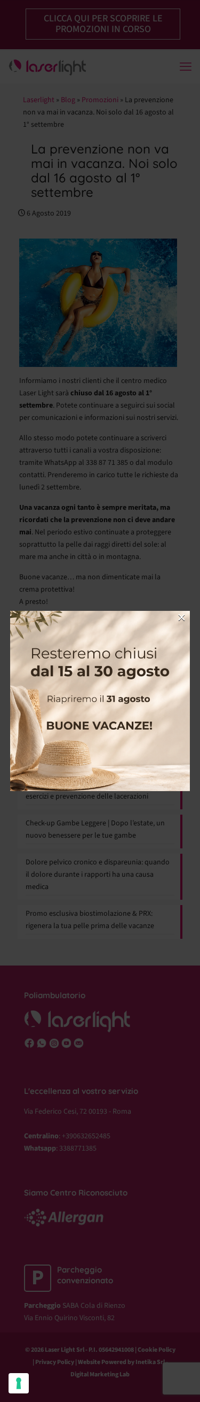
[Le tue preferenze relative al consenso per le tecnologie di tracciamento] (19, 1383)
